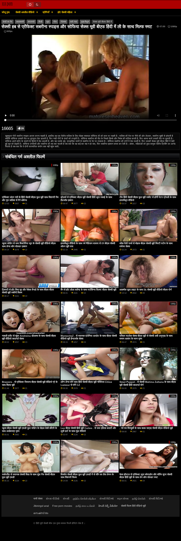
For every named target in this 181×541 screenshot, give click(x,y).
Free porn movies (62, 505)
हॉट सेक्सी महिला (65, 12)
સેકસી (66, 498)
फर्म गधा (73, 22)
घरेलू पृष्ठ (6, 12)
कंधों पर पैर (7, 22)
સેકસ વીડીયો (52, 498)
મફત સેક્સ (123, 498)
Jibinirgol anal (41, 505)
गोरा (55, 22)
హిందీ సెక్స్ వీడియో (108, 505)
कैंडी (40, 22)
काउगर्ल (31, 22)
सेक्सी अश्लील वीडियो (25, 12)
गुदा (47, 22)
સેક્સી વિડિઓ (107, 498)
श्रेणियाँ (46, 12)
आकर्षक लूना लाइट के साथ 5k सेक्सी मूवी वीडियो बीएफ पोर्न (145, 289)
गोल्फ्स (63, 22)
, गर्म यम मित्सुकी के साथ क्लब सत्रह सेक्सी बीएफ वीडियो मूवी (146, 428)
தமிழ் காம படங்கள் (85, 505)
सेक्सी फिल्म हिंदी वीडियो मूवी (133, 505)
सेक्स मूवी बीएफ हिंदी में (102, 22)
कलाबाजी (20, 22)
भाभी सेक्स (37, 498)
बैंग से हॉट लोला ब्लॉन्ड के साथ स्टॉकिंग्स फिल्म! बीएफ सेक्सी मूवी (88, 289)
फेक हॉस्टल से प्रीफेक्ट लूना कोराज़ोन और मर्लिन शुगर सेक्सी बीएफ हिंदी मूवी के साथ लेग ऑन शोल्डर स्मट (145, 476)
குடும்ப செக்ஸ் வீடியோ (84, 498)
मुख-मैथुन (85, 22)
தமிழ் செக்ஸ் (138, 498)
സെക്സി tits (40, 513)
